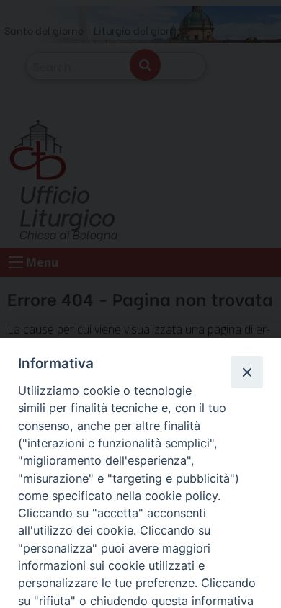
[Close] (246, 372)
